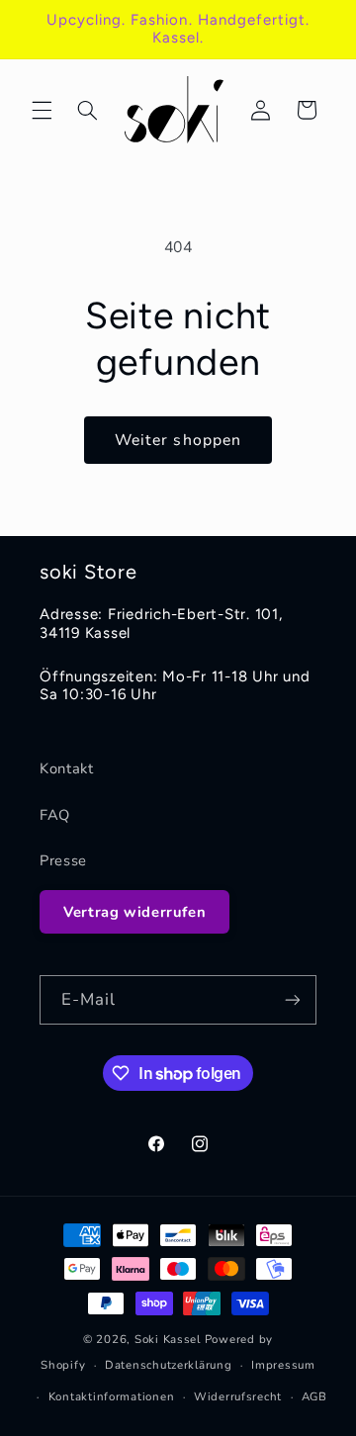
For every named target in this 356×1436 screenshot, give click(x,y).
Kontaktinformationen (111, 1396)
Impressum (283, 1365)
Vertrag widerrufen (134, 912)
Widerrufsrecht (238, 1396)
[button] (41, 110)
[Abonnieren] (292, 999)
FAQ (55, 815)
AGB (314, 1396)
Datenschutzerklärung (168, 1365)
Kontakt (66, 768)
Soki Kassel (167, 1339)
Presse (63, 860)
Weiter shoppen (178, 440)
